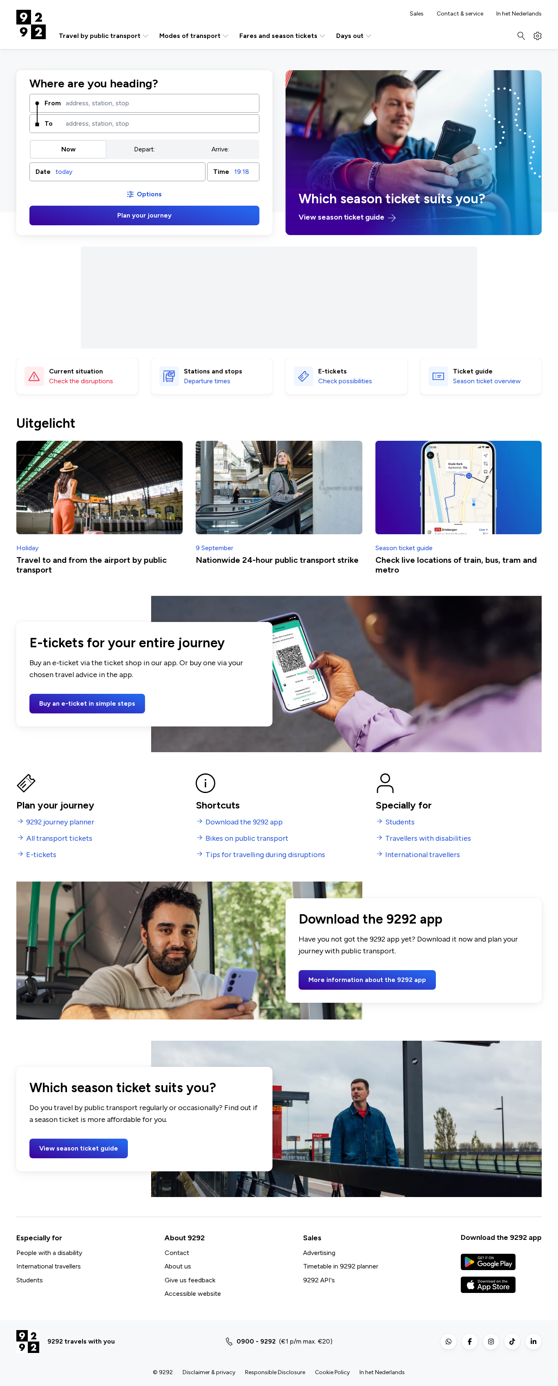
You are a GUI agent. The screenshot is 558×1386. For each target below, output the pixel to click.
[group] (144, 149)
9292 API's (319, 1280)
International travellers (48, 1266)
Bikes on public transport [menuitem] (246, 838)
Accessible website (193, 1293)
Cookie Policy (332, 1372)
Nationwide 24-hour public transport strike (277, 560)
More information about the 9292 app (367, 980)
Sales (417, 14)
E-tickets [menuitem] (41, 855)
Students (29, 1280)
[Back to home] (31, 24)
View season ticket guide (342, 217)
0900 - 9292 (256, 1341)
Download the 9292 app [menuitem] (244, 822)
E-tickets (332, 371)
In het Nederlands (519, 14)
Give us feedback (190, 1280)
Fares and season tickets (278, 36)
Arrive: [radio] (220, 149)
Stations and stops (213, 371)
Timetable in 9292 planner (340, 1266)
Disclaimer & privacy (209, 1372)
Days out (350, 36)
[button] (117, 171)
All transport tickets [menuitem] (59, 838)
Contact (177, 1253)
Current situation (76, 371)
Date (43, 171)
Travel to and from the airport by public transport (91, 565)
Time (221, 171)
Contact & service (460, 14)
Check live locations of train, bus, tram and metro (456, 565)
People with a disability (49, 1253)
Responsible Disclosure (275, 1372)
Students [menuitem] (400, 822)
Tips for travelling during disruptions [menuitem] (265, 855)
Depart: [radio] (144, 149)
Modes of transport (190, 36)
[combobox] (159, 103)
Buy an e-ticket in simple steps (87, 703)
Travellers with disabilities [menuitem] (428, 838)
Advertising (319, 1253)
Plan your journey (144, 215)
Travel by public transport (100, 36)
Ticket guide (473, 371)
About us (178, 1266)
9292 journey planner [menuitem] (60, 822)
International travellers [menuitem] (422, 855)
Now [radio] (68, 149)
